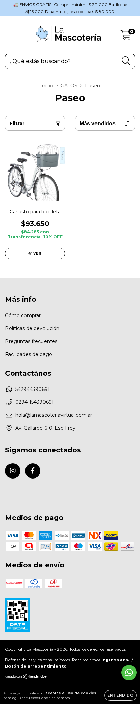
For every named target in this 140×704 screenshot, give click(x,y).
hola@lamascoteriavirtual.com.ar (53, 415)
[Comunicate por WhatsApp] (129, 672)
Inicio (46, 86)
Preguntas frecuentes (31, 341)
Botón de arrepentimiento (36, 666)
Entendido (120, 695)
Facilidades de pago (28, 354)
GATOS (68, 86)
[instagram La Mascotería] (12, 471)
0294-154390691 (34, 402)
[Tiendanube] (26, 677)
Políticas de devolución (32, 328)
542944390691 (32, 389)
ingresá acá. (115, 659)
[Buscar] (126, 61)
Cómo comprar (23, 315)
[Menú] (12, 35)
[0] (126, 37)
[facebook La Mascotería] (32, 471)
